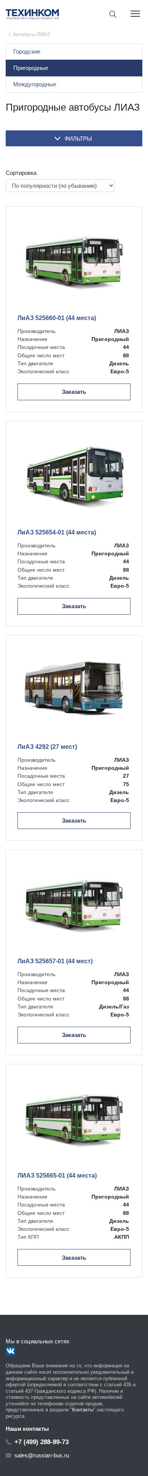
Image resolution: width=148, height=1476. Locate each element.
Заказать (74, 391)
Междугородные (34, 84)
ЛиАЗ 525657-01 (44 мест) (55, 961)
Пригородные (30, 68)
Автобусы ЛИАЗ (31, 34)
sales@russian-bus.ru (41, 1455)
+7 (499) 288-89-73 (41, 1441)
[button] (74, 138)
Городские (26, 51)
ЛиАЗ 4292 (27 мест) (47, 747)
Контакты (82, 1410)
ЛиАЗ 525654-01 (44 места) (56, 532)
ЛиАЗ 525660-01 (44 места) (56, 318)
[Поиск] (113, 14)
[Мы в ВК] (10, 1351)
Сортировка (21, 173)
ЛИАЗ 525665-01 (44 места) (57, 1175)
